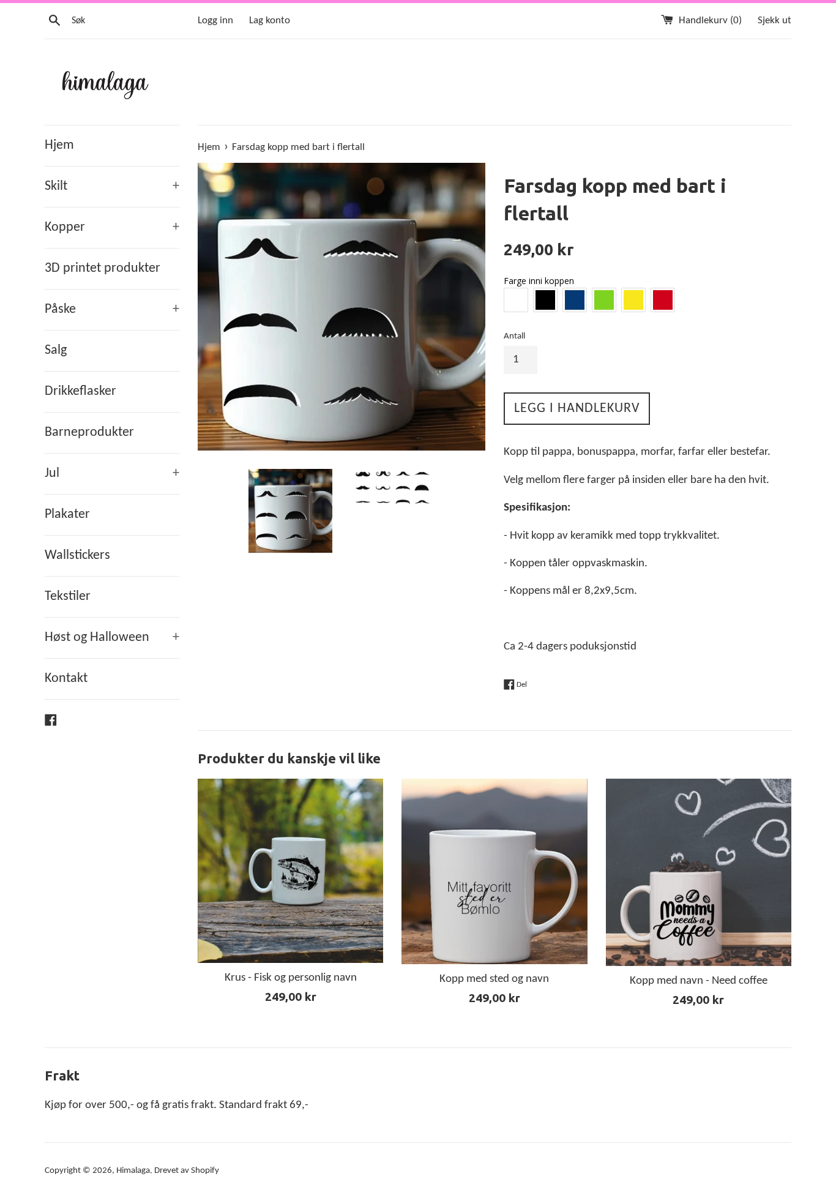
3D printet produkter (102, 268)
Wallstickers (77, 555)
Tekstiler (68, 597)
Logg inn (215, 20)
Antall (514, 336)
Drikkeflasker (80, 391)
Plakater (67, 514)
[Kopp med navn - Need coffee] (698, 872)
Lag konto (269, 20)
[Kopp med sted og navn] (494, 871)
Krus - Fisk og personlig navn (291, 978)
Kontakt (66, 679)
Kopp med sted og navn (494, 979)
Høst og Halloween (112, 638)
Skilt (112, 186)
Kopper (112, 227)
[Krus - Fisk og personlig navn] (290, 871)
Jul (112, 473)
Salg (56, 350)
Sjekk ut (774, 20)
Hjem (59, 145)
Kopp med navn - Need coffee (698, 981)
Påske (112, 309)
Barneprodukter (89, 432)
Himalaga (133, 1170)
